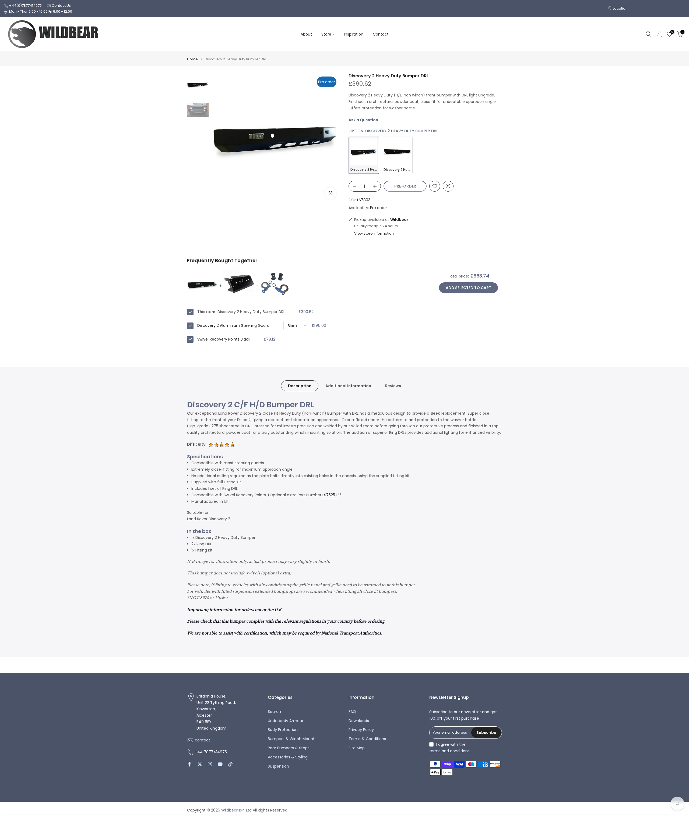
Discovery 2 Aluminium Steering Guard (233, 325)
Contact (381, 34)
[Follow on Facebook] (189, 764)
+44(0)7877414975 (25, 5)
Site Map (357, 748)
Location (620, 8)
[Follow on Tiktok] (230, 764)
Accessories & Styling (288, 757)
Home (192, 59)
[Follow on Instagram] (210, 764)
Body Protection (283, 729)
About (306, 34)
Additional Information (348, 385)
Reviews (393, 385)
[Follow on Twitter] (199, 764)
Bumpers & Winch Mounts (292, 738)
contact (202, 740)
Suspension (278, 766)
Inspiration (353, 34)
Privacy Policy (361, 729)
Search (274, 711)
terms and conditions (449, 751)
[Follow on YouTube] (220, 764)
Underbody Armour (285, 720)
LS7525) (329, 495)
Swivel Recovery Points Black (223, 339)
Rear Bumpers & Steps (289, 748)
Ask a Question (363, 120)
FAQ (352, 711)
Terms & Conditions (367, 738)
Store (326, 34)
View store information (374, 233)
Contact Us (61, 5)
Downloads (359, 720)
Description (299, 385)
